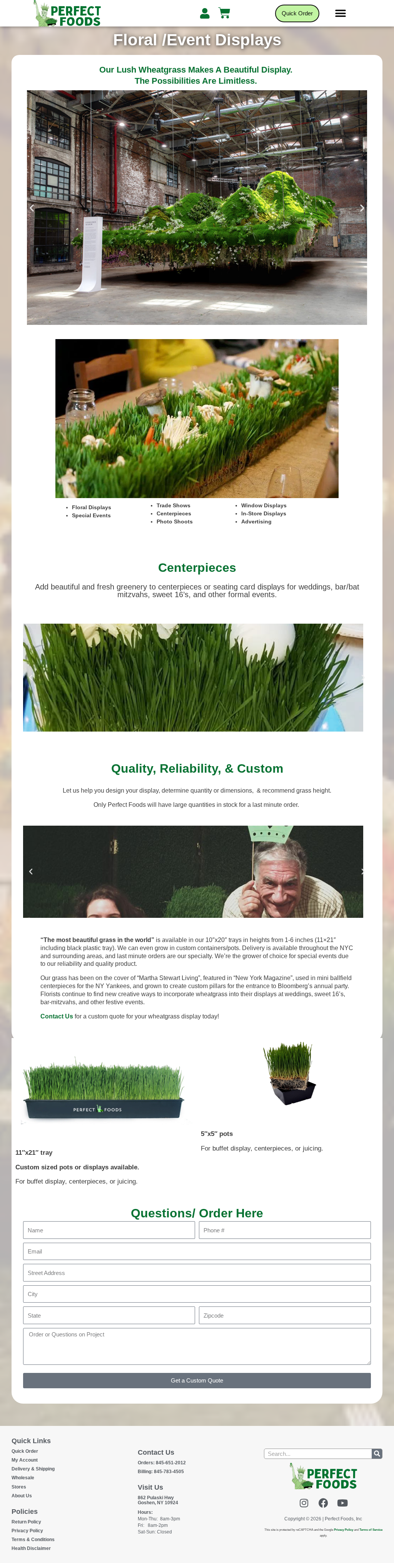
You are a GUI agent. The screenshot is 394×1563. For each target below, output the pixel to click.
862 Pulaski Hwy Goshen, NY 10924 (158, 1500)
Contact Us (56, 1016)
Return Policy (26, 1522)
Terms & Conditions (33, 1539)
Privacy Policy (27, 1530)
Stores (19, 1487)
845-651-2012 (162, 1462)
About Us (22, 1495)
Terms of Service (370, 1530)
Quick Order (25, 1451)
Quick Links (31, 1441)
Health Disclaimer (31, 1548)
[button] (340, 13)
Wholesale (23, 1477)
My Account (25, 1460)
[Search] (377, 1454)
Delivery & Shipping (33, 1469)
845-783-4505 (161, 1471)
